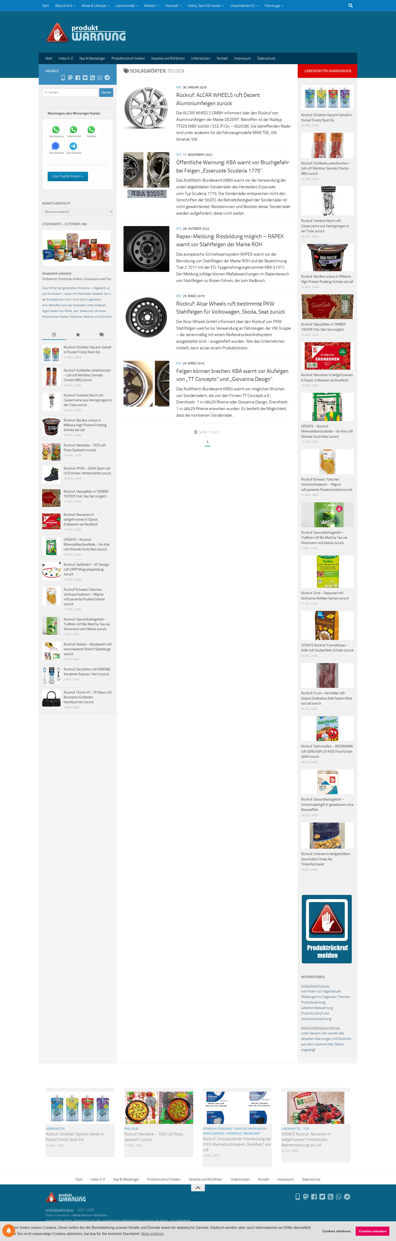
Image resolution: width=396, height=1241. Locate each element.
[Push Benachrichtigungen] (8, 1230)
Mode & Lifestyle (94, 6)
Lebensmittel (125, 6)
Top (306, 1128)
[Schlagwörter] (101, 335)
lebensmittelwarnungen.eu (320, 1028)
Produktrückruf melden (128, 58)
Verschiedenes (213, 1133)
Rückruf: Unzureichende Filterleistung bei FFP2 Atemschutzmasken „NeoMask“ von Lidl (237, 1144)
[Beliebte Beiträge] (77, 335)
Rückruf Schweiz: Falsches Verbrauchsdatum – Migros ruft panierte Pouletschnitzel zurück (326, 484)
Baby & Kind (63, 6)
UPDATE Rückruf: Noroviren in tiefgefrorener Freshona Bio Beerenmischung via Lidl (306, 1139)
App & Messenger (92, 58)
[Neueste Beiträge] (54, 335)
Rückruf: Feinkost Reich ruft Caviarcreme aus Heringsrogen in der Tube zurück (88, 400)
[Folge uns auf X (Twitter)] (85, 77)
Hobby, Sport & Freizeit (204, 6)
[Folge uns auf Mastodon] (70, 77)
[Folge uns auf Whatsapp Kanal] (99, 77)
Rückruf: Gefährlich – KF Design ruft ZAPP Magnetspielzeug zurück (86, 569)
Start (45, 6)
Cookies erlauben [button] (372, 1231)
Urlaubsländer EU (242, 6)
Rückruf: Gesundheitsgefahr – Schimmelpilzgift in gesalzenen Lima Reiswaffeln (327, 804)
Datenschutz (266, 58)
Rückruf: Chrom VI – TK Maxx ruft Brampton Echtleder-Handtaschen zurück (88, 697)
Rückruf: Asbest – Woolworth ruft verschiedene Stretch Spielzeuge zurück (88, 649)
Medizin (150, 6)
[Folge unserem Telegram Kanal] (107, 77)
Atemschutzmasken (217, 1128)
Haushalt (171, 6)
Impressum (242, 58)
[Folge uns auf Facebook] (77, 77)
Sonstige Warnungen (250, 1128)
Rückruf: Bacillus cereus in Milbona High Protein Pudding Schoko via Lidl (85, 425)
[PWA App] (63, 77)
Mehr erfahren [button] (152, 1234)
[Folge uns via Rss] (92, 77)
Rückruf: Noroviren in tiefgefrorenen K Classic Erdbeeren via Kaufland (81, 519)
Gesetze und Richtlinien (168, 58)
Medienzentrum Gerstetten (89, 1215)
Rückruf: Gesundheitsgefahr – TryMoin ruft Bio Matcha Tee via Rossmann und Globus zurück (87, 624)
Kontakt (222, 58)
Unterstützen (200, 58)
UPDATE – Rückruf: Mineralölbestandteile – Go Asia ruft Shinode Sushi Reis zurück (87, 544)
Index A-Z (66, 58)
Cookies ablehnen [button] (336, 1231)
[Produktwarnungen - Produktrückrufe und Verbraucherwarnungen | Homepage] (86, 32)
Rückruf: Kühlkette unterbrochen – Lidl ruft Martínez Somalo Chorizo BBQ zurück (87, 375)
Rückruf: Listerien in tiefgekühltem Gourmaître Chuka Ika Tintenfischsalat (325, 859)
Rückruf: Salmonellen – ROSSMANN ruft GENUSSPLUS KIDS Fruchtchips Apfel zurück (327, 751)
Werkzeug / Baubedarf (243, 1133)
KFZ (179, 87)
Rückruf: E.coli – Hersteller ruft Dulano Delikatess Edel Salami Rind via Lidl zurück (326, 698)
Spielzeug (131, 1128)
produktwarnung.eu (315, 986)
